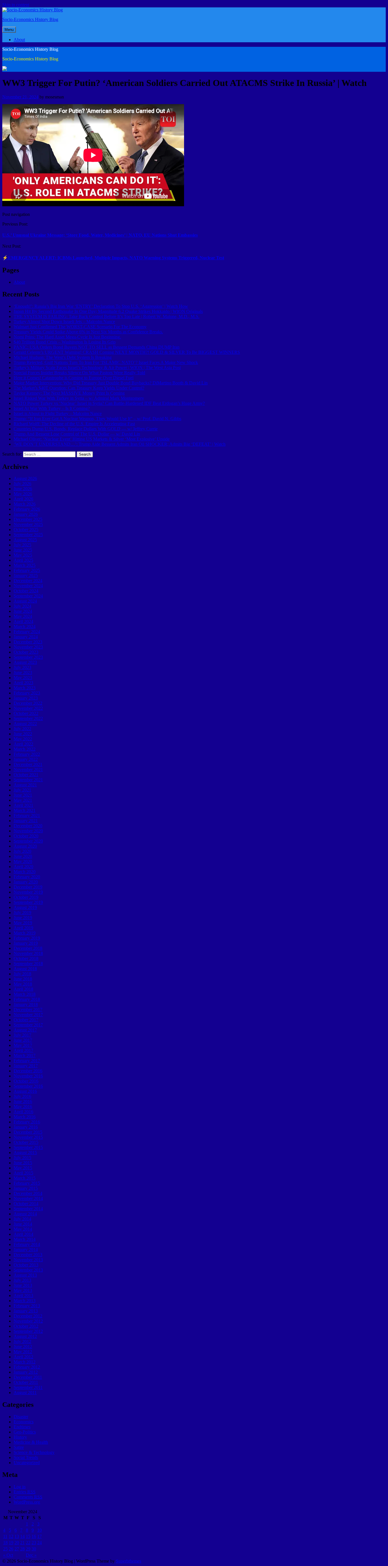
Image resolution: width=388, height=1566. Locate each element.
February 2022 (27, 754)
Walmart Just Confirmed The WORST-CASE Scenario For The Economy (80, 326)
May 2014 (23, 1229)
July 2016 (22, 1096)
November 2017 (28, 1014)
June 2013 (23, 1285)
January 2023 (26, 698)
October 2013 (26, 1264)
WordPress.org (27, 1502)
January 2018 (26, 1004)
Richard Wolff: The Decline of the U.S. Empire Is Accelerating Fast (74, 423)
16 (34, 1536)
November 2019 (28, 892)
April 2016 (23, 1111)
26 (11, 1548)
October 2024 (26, 590)
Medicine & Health (31, 1442)
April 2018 (23, 989)
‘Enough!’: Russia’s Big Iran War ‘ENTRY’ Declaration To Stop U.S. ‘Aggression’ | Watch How (101, 306)
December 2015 (28, 1132)
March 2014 (25, 1239)
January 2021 (26, 820)
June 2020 (23, 856)
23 (34, 1542)
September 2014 (28, 1208)
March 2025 (25, 565)
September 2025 (28, 534)
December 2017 (28, 1009)
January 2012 (26, 1372)
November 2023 (28, 647)
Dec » (31, 1555)
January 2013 (26, 1310)
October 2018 (26, 958)
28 (22, 1548)
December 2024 (28, 580)
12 (11, 1536)
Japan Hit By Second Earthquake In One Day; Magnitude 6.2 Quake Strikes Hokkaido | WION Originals (108, 311)
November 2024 (28, 585)
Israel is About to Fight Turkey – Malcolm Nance (58, 413)
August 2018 (25, 968)
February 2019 (27, 938)
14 (22, 1536)
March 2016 (25, 1116)
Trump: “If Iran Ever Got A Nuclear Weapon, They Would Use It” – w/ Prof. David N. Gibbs (97, 418)
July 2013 (22, 1280)
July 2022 (22, 728)
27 (16, 1548)
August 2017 (25, 1030)
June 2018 (23, 978)
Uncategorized (27, 1462)
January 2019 (26, 943)
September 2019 (28, 902)
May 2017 (23, 1045)
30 (34, 1548)
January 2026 (26, 514)
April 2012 (23, 1356)
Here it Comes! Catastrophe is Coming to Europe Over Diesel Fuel (73, 377)
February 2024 (27, 631)
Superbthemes (128, 1561)
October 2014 (26, 1203)
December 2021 (28, 764)
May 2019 (23, 922)
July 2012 (22, 1341)
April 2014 (23, 1234)
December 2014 (28, 1193)
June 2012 (23, 1346)
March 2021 (25, 810)
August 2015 (25, 1152)
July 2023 (22, 667)
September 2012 (28, 1331)
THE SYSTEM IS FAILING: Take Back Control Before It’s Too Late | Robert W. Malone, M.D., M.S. (106, 316)
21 (22, 1542)
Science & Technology (34, 1452)
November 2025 (28, 524)
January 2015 (26, 1188)
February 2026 (27, 509)
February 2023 (27, 693)
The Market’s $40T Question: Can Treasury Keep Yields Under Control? (79, 388)
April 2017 (23, 1050)
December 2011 (28, 1377)
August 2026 (25, 478)
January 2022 (26, 759)
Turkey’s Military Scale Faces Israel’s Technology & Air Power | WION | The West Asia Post (97, 367)
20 (16, 1542)
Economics (24, 1421)
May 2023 (23, 677)
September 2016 (28, 1086)
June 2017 (23, 1040)
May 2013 (23, 1290)
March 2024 (25, 626)
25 (5, 1548)
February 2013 (27, 1305)
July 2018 (22, 973)
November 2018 (28, 953)
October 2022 (26, 713)
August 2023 (25, 662)
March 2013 (25, 1300)
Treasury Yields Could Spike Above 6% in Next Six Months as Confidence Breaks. (88, 331)
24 (39, 1542)
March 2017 (25, 1055)
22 (28, 1542)
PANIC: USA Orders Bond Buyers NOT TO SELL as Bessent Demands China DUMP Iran (97, 347)
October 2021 (26, 774)
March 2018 (25, 994)
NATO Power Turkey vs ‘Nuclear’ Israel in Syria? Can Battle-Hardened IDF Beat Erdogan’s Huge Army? (109, 403)
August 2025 (25, 539)
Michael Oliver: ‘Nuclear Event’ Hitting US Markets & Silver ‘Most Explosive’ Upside (92, 439)
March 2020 (25, 871)
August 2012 (25, 1336)
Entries (25, 1491)
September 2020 (28, 841)
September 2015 (28, 1147)
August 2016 (25, 1091)
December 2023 (28, 641)
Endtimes (22, 1426)
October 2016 (26, 1081)
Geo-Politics (25, 1432)
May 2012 (23, 1351)
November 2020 (28, 830)
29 (28, 1548)
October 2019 (26, 897)
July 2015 (22, 1157)
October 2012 (26, 1326)
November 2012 (28, 1321)
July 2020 (22, 851)
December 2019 (28, 887)
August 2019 (25, 907)
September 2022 (28, 718)
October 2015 (26, 1142)
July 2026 (22, 483)
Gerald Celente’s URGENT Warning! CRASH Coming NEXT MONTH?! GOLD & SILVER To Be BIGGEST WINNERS (127, 352)
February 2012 (27, 1367)
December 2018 (28, 948)
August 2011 (25, 1392)
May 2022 (23, 738)
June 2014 (23, 1224)
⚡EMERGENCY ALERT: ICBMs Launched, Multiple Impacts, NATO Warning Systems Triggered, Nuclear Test (113, 257)
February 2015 (27, 1183)
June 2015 (23, 1162)
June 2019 (23, 917)
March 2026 (25, 504)
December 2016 (28, 1070)
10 (39, 1530)
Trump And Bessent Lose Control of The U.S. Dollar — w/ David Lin (77, 434)
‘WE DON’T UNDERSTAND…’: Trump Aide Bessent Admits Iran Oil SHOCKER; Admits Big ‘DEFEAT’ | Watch (120, 444)
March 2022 (25, 749)
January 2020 (26, 881)
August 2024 (25, 601)
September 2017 (28, 1024)
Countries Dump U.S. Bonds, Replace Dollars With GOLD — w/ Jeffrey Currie (86, 428)
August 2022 (25, 723)
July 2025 (22, 544)
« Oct (8, 1555)
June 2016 (23, 1101)
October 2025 (26, 529)
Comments (28, 1497)
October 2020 (26, 835)
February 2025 (27, 570)
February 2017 (27, 1060)
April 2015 (23, 1173)
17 (39, 1536)
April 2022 (23, 744)
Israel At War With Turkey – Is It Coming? (52, 408)
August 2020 (25, 846)
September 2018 (28, 963)
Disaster (21, 1416)
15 (28, 1536)
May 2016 (23, 1106)
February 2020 (27, 876)
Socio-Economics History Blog (30, 19)
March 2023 (25, 687)
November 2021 (28, 769)
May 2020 (23, 861)
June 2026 (23, 488)
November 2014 (28, 1198)
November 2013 (28, 1259)
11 (5, 1536)
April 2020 (23, 866)
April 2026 (23, 498)
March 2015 (25, 1178)
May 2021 (23, 800)
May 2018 (23, 984)
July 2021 (22, 790)
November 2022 (28, 708)
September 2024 (28, 595)
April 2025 (23, 560)
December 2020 (28, 825)
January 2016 (26, 1127)
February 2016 (27, 1121)
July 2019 (22, 912)
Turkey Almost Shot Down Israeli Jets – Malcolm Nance (64, 321)
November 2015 (28, 1137)
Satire (19, 1447)
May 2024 (23, 616)
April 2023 (23, 682)
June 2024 (23, 611)
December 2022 (28, 703)
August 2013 (25, 1275)
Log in (20, 1486)
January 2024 (26, 636)
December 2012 (28, 1316)
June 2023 (23, 672)
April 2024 (23, 621)
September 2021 (28, 779)
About (19, 39)
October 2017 (26, 1019)
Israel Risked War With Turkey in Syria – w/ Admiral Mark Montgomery (79, 398)
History (20, 1437)
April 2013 (23, 1295)
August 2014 (25, 1213)
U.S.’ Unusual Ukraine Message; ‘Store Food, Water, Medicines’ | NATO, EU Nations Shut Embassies (100, 235)
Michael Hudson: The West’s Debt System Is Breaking (63, 357)
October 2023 (26, 652)
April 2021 (23, 805)
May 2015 (23, 1167)
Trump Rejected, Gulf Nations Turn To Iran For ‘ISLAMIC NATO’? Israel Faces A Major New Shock (106, 362)
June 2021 (23, 795)
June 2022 (23, 733)
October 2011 (26, 1382)
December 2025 (28, 519)
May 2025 (23, 555)
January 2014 (26, 1249)
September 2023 (28, 657)
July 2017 (22, 1035)
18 (5, 1542)
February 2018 (27, 999)
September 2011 (28, 1387)
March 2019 (25, 933)
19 (11, 1542)
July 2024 (22, 606)
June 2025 (23, 550)
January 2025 (26, 575)
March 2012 (25, 1361)
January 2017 (26, 1065)
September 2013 (28, 1270)
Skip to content (15, 4)
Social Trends (26, 1457)
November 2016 (28, 1076)
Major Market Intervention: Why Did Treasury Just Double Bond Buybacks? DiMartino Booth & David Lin (111, 382)
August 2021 (25, 784)
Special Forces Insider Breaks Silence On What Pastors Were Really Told (79, 372)
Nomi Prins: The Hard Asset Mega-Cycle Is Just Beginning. (67, 336)
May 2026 (23, 493)
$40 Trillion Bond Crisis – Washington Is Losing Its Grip (65, 342)
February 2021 (27, 815)
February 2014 (27, 1244)
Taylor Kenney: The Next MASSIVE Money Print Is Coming (69, 393)
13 (16, 1536)
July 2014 (22, 1218)
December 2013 (28, 1254)
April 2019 (23, 927)
